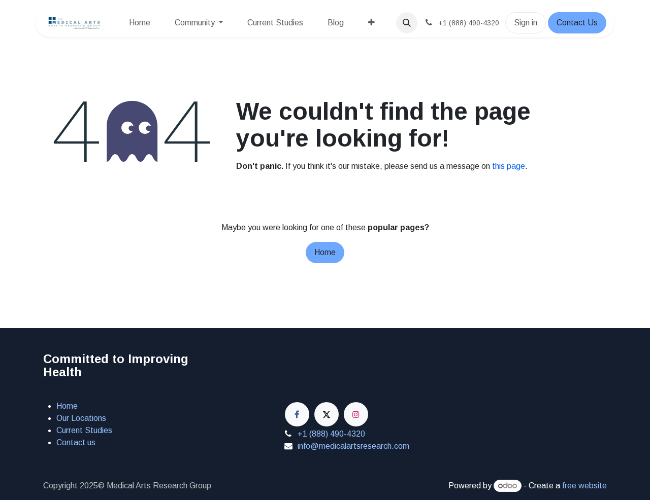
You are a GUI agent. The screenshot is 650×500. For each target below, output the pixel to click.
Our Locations (81, 418)
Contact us (75, 442)
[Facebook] (297, 414)
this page (508, 166)
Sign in (525, 22)
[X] (326, 414)
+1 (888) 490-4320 (331, 434)
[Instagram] (356, 414)
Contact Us (577, 22)
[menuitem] (139, 23)
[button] (406, 22)
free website (584, 485)
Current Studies (84, 430)
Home (325, 252)
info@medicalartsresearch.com (353, 446)
